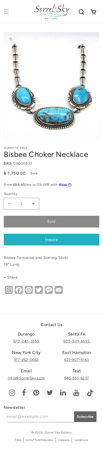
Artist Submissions (39, 440)
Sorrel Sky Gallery (58, 432)
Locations (81, 440)
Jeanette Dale (15, 147)
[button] (6, 11)
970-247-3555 (26, 341)
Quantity (10, 194)
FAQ (18, 440)
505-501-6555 (76, 341)
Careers (64, 440)
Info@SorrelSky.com (26, 378)
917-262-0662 (26, 359)
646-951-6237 (76, 378)
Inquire (51, 239)
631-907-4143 (76, 359)
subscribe (85, 417)
